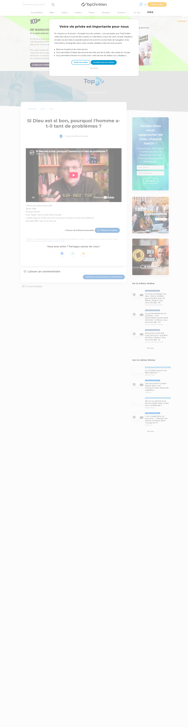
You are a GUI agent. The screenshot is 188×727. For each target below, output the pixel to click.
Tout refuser (94, 68)
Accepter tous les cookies (103, 62)
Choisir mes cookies (81, 62)
